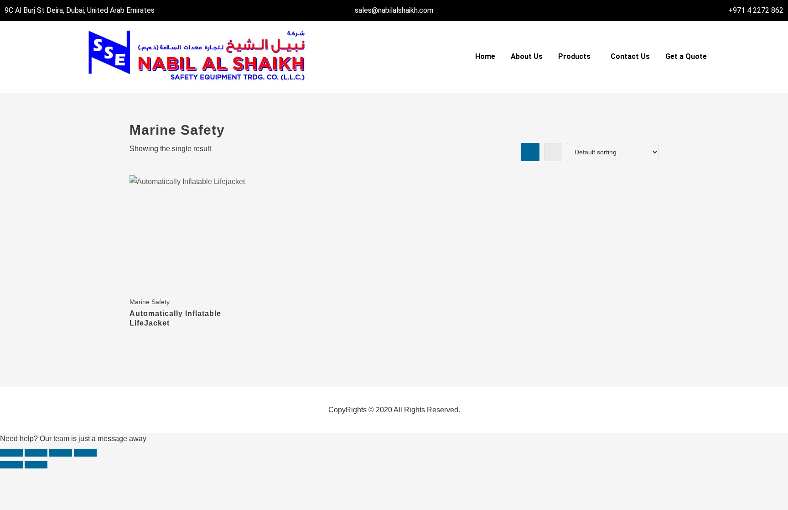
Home (485, 56)
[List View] (553, 152)
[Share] (60, 453)
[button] (576, 56)
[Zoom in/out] (11, 453)
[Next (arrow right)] (36, 464)
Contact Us (630, 56)
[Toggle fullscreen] (36, 453)
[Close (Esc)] (85, 453)
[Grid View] (530, 152)
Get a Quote (686, 56)
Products (574, 56)
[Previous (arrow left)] (11, 464)
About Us (527, 56)
